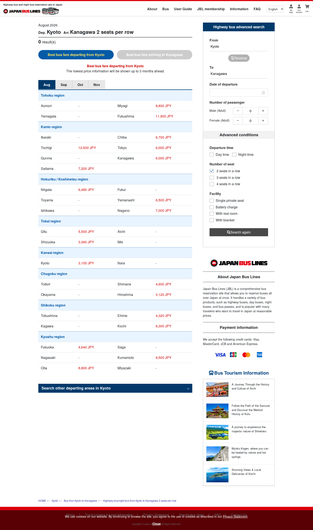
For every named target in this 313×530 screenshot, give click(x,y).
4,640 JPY (86, 347)
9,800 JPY (163, 105)
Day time (222, 154)
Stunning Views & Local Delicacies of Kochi (246, 472)
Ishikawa (47, 210)
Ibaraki (46, 137)
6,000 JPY (163, 147)
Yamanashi (126, 200)
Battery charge (227, 207)
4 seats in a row (228, 184)
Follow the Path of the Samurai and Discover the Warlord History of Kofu (251, 410)
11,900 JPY (164, 116)
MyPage (291, 11)
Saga (122, 347)
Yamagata (48, 116)
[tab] (76, 54)
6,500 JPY (163, 200)
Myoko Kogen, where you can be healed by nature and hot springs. (250, 452)
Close (156, 523)
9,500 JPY (163, 357)
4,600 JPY (163, 284)
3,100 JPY (86, 263)
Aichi (121, 231)
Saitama (47, 168)
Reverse (240, 58)
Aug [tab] (46, 84)
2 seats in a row (228, 171)
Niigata (46, 189)
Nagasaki (48, 357)
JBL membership (211, 8)
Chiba (122, 137)
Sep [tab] (64, 84)
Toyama (47, 200)
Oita (44, 367)
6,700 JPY (163, 137)
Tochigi (46, 147)
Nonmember (299, 11)
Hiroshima (125, 294)
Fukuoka (47, 347)
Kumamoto (126, 357)
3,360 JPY (86, 241)
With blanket (225, 220)
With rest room (226, 213)
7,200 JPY (86, 168)
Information (239, 8)
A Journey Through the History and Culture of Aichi (250, 386)
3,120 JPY (163, 294)
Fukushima (126, 116)
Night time (246, 154)
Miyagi (123, 105)
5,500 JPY (86, 231)
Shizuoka (48, 241)
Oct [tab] (80, 84)
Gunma (46, 158)
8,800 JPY (86, 367)
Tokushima (49, 315)
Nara (121, 263)
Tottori (45, 284)
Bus (165, 8)
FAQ (257, 8)
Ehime (122, 315)
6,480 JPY (86, 189)
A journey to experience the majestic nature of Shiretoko (249, 429)
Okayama (48, 294)
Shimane (124, 284)
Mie (120, 241)
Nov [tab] (96, 84)
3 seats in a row (228, 177)
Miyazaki (124, 367)
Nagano (124, 210)
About (152, 8)
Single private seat (230, 200)
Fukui (122, 189)
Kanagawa (126, 158)
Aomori (46, 105)
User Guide (183, 8)
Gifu (44, 231)
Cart (307, 11)
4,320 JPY (163, 315)
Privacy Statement (235, 516)
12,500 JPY (87, 147)
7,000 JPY (163, 210)
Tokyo (122, 147)
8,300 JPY (163, 326)
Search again (240, 232)
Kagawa (47, 326)
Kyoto (45, 263)
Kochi (122, 326)
